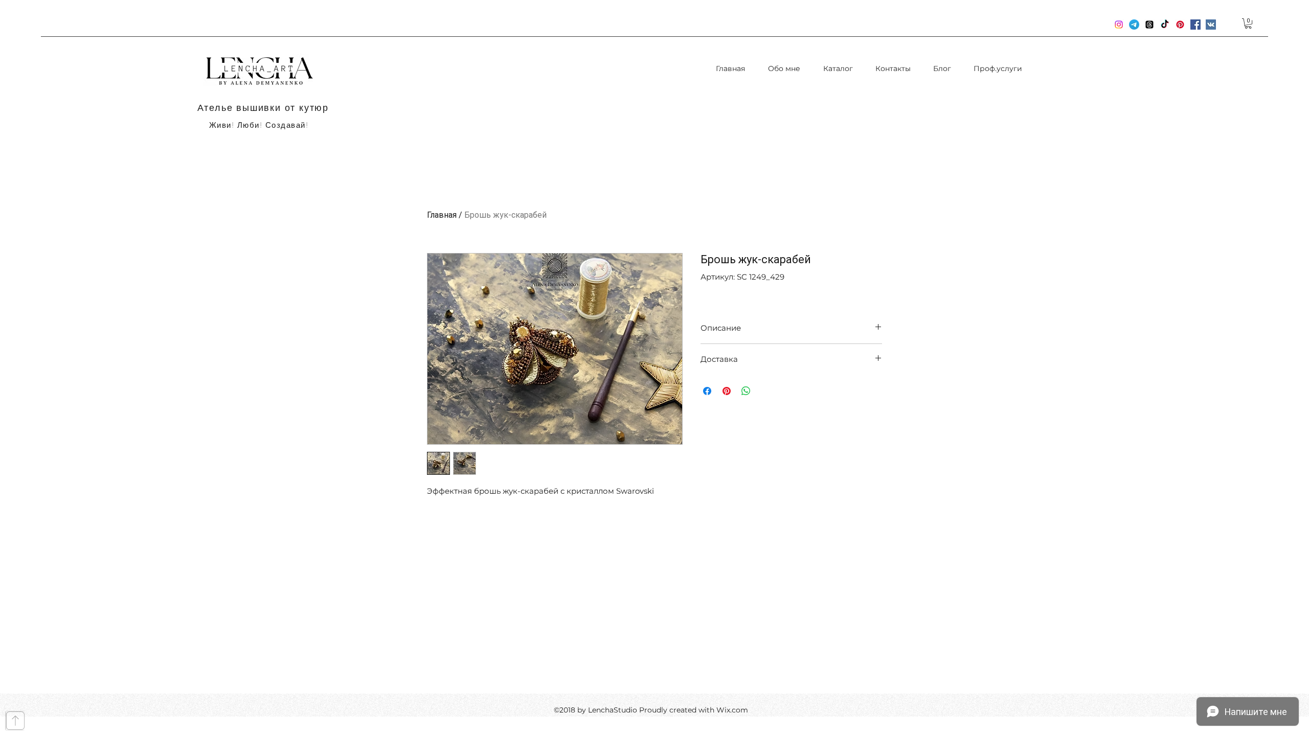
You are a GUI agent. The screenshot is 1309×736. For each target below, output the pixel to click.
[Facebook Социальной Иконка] (1195, 24)
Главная (442, 215)
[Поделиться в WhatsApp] (746, 391)
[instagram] (1119, 24)
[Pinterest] (1180, 24)
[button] (1248, 23)
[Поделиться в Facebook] (707, 391)
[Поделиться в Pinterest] (726, 391)
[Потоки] (1149, 24)
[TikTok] (1165, 24)
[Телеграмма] (1134, 24)
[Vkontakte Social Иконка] (1211, 24)
